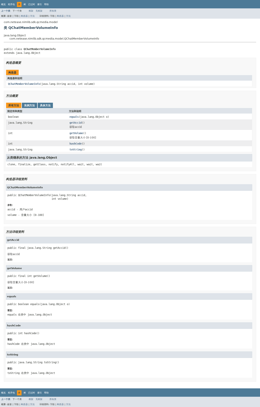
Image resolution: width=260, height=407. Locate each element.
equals (74, 116)
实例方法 (29, 105)
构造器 (24, 16)
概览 (3, 4)
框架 (31, 11)
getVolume (76, 133)
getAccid (75, 122)
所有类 (52, 11)
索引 (39, 4)
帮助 (46, 4)
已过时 (31, 4)
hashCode (75, 143)
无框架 (39, 11)
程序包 (11, 4)
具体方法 (45, 105)
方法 (32, 16)
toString (75, 149)
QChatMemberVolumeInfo (24, 83)
